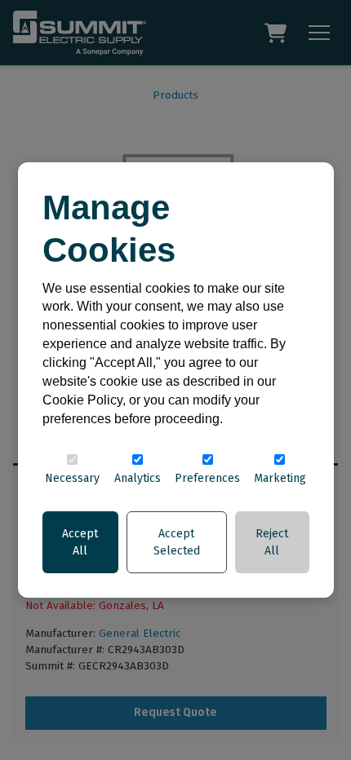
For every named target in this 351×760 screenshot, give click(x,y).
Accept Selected (176, 542)
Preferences (207, 478)
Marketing (280, 478)
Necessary (72, 478)
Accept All (80, 542)
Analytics (137, 478)
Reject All (271, 542)
